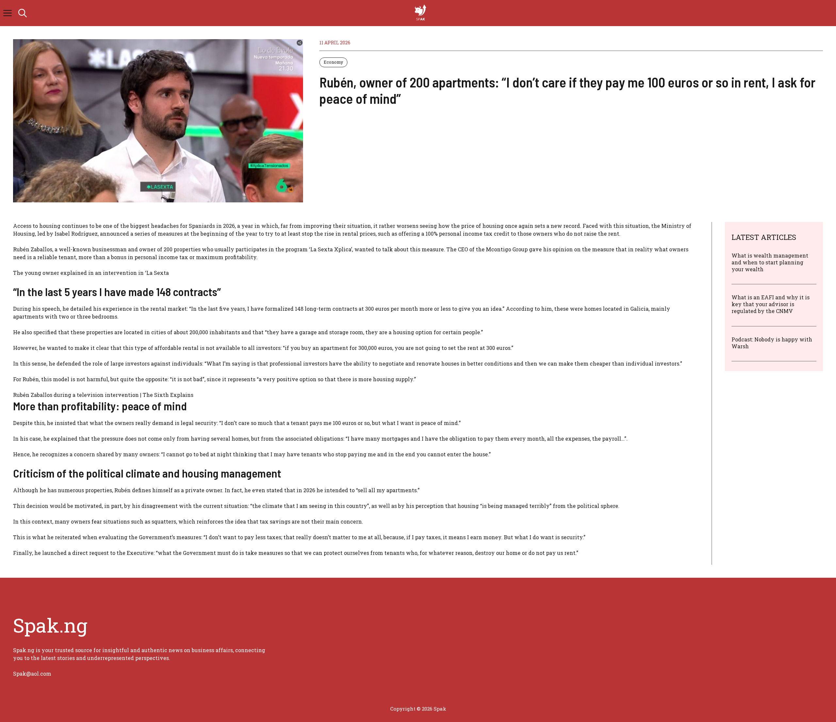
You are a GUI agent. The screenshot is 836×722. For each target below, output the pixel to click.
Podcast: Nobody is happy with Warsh (772, 342)
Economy (333, 62)
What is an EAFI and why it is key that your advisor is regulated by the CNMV (771, 304)
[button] (22, 13)
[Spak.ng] (421, 13)
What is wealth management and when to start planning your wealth (770, 262)
